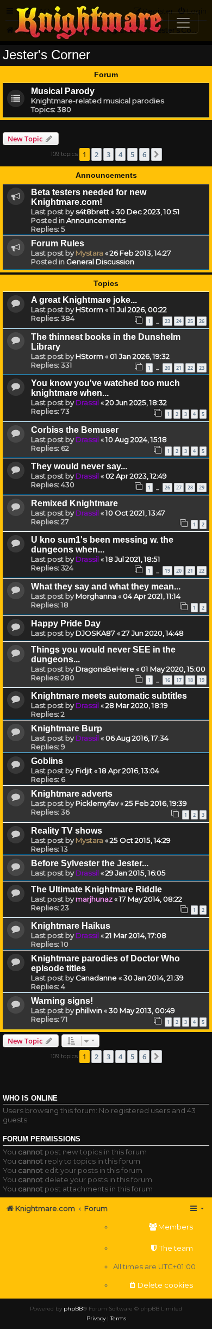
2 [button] (96, 154)
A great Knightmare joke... (84, 300)
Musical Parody (63, 91)
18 (190, 680)
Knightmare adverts (72, 793)
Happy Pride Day (66, 623)
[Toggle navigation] (183, 23)
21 (179, 367)
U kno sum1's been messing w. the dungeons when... (102, 544)
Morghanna (96, 596)
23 (167, 321)
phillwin (89, 1010)
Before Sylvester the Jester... (89, 863)
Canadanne (96, 977)
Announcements (96, 220)
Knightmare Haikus (70, 925)
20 (167, 367)
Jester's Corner (46, 54)
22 (190, 367)
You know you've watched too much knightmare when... (105, 388)
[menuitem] (154, 1227)
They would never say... (79, 466)
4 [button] (120, 154)
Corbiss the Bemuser (75, 429)
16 (167, 680)
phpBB (73, 1308)
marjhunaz (94, 899)
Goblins (47, 761)
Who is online (30, 1098)
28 (190, 487)
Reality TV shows (66, 830)
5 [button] (132, 154)
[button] (156, 154)
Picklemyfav (97, 803)
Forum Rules (57, 243)
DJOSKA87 (95, 633)
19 (167, 570)
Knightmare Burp (66, 728)
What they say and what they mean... (105, 586)
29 (201, 487)
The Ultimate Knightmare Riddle (96, 889)
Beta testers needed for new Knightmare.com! (88, 197)
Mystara (89, 253)
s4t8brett (92, 211)
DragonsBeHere (105, 668)
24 (179, 321)
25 (190, 321)
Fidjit (84, 770)
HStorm (89, 309)
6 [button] (144, 154)
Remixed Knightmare (74, 503)
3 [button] (108, 154)
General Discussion (100, 261)
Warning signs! (62, 1000)
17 (179, 680)
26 (201, 321)
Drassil (87, 402)
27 (179, 487)
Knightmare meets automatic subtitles (109, 695)
